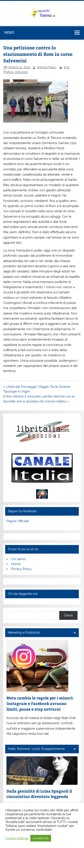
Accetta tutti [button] (40, 838)
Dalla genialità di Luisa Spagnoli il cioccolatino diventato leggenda (39, 793)
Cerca (68, 615)
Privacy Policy (21, 569)
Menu (9, 32)
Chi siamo (18, 559)
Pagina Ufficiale (17, 521)
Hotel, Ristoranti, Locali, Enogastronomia (36, 749)
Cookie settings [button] (16, 838)
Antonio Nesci (46, 67)
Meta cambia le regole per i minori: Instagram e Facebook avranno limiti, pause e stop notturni (39, 703)
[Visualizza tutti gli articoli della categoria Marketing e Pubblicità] (74, 633)
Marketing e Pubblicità (24, 632)
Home (15, 564)
